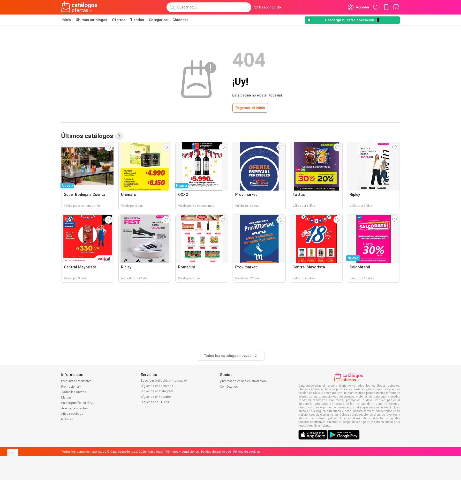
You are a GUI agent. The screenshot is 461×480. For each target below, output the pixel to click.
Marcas (66, 397)
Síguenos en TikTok (155, 402)
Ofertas (118, 20)
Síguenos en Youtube (156, 397)
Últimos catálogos (91, 20)
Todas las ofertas (73, 392)
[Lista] (396, 7)
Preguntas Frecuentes (76, 381)
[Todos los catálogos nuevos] (119, 136)
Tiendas (137, 20)
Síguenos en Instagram (157, 391)
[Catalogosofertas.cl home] (80, 7)
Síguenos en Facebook (157, 386)
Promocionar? (71, 386)
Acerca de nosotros (75, 408)
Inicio (66, 20)
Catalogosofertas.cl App (78, 403)
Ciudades (181, 20)
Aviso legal (155, 451)
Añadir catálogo (72, 413)
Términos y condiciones (182, 451)
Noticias (67, 419)
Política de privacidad (216, 451)
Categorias (158, 20)
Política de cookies (246, 451)
